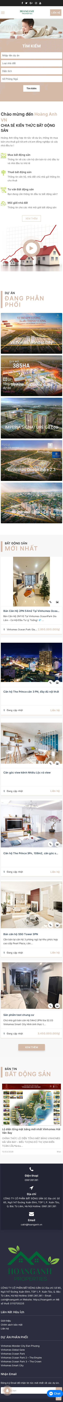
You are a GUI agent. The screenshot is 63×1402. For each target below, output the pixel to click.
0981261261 (31, 1180)
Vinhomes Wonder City (31, 342)
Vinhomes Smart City (31, 512)
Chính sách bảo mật (12, 1324)
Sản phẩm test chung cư (18, 1014)
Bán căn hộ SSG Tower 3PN (20, 934)
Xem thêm (31, 218)
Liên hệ (55, 12)
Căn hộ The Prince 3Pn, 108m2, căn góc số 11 (32, 853)
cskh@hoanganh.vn (31, 1224)
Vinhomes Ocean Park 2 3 (31, 469)
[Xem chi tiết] (50, 601)
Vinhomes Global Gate (31, 384)
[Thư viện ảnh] (57, 601)
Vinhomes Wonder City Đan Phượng (20, 1345)
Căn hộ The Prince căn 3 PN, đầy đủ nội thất (31, 691)
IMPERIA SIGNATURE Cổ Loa (31, 427)
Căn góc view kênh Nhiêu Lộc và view (27, 772)
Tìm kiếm (31, 88)
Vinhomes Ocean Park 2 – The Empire (21, 1357)
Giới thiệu (6, 1320)
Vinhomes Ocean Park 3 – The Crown (21, 1361)
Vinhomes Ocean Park (13, 1353)
